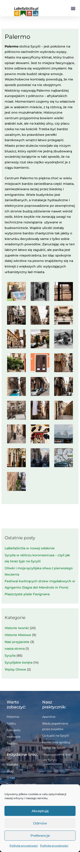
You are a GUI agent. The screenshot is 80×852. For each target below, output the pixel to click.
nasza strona (15, 648)
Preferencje (40, 835)
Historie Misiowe (18, 635)
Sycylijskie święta (18, 662)
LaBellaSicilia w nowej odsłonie (30, 548)
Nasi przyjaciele (17, 642)
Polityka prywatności (24, 845)
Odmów (40, 823)
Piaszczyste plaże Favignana (27, 594)
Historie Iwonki (17, 628)
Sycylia (10, 655)
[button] (73, 8)
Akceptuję (40, 811)
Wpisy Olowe (15, 669)
